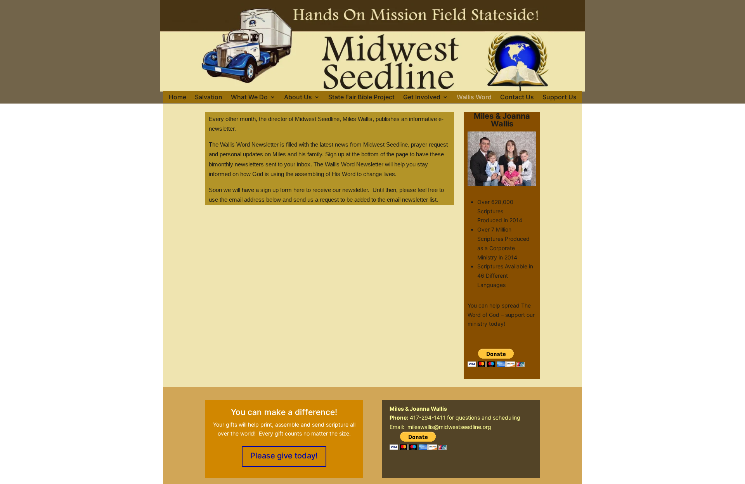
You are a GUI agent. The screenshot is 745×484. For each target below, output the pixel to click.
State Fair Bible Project (361, 97)
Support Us (559, 97)
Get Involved (421, 97)
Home (177, 97)
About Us (298, 97)
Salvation (208, 97)
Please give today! (284, 455)
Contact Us (517, 97)
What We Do (249, 97)
